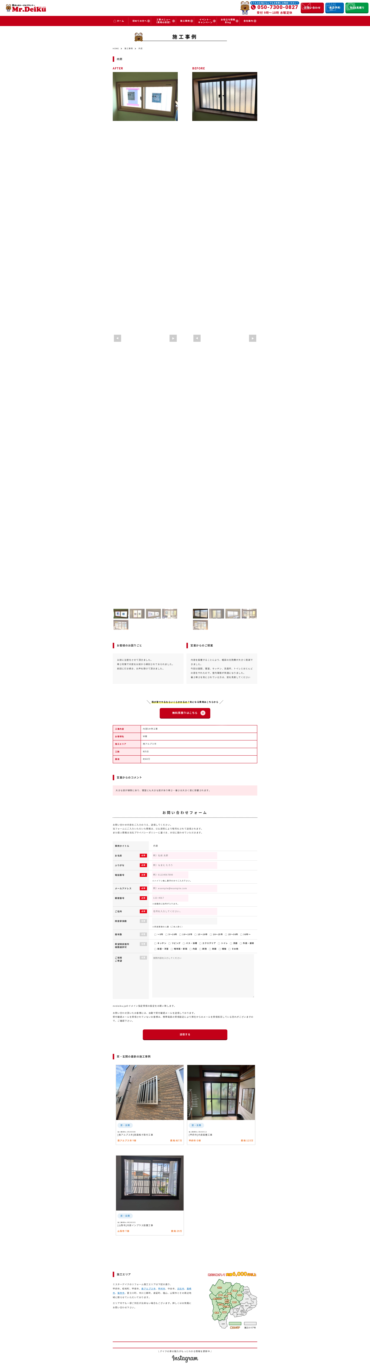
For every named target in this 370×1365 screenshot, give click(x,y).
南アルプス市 (148, 1288)
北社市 (180, 1288)
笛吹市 (121, 1293)
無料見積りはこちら (186, 713)
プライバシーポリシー (146, 832)
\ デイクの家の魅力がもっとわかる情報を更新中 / (185, 1351)
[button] (117, 338)
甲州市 (161, 1288)
